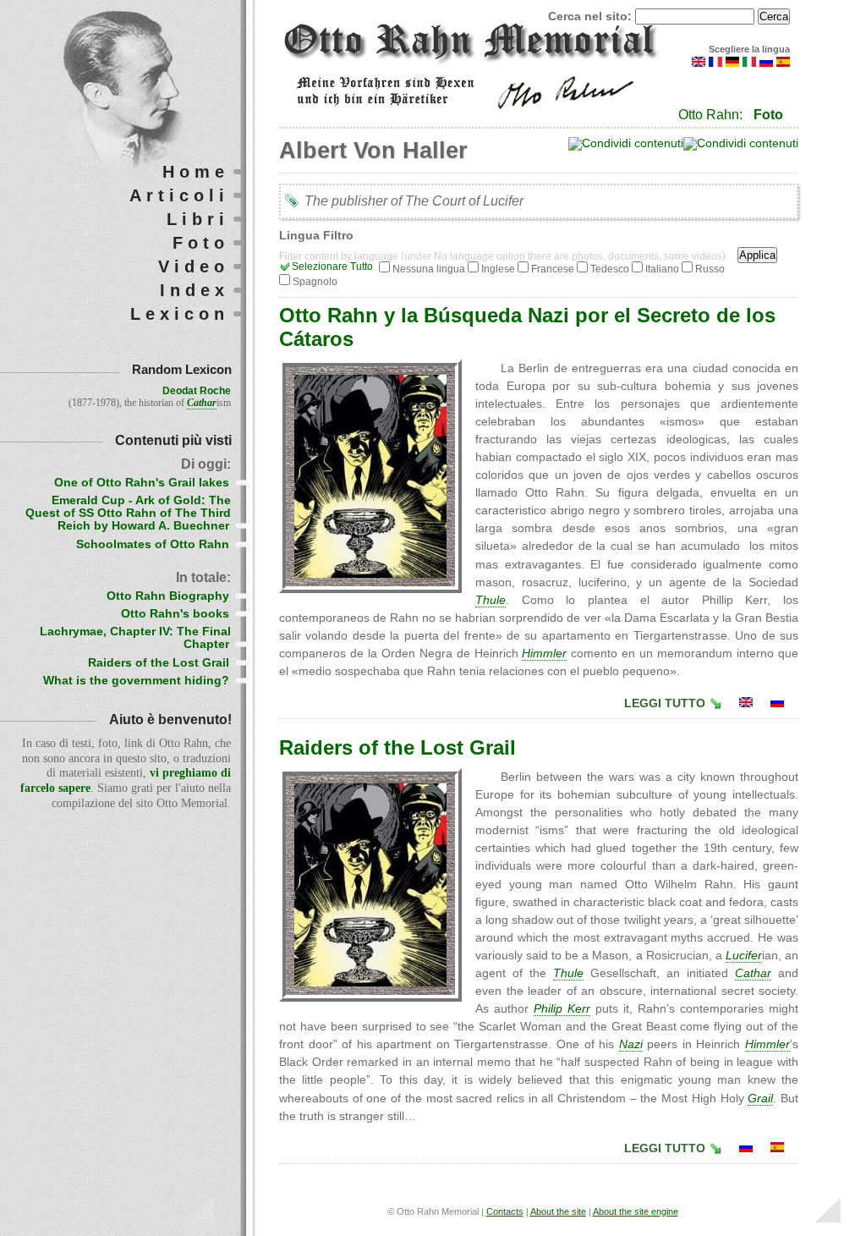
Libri (198, 219)
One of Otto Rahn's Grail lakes (141, 482)
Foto (768, 114)
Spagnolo (315, 282)
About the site (558, 1211)
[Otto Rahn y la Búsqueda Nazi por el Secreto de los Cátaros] (777, 1148)
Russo (710, 269)
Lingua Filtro (316, 235)
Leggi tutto (664, 703)
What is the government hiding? (136, 680)
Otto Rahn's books (175, 613)
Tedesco (609, 269)
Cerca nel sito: (591, 16)
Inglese (498, 269)
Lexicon (179, 314)
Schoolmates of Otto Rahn (152, 544)
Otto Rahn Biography (168, 596)
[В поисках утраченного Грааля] (777, 703)
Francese (552, 269)
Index (194, 290)
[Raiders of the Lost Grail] (746, 703)
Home (195, 171)
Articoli (179, 195)
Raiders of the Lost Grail (397, 747)
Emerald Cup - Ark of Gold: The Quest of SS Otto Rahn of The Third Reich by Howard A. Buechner (128, 513)
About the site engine (635, 1211)
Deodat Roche (196, 391)
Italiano (662, 269)
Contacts (504, 1211)
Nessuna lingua (428, 269)
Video (193, 266)
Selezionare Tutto (332, 266)
